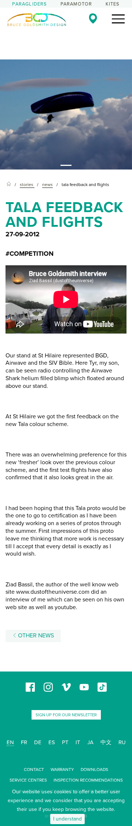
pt (65, 742)
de (37, 742)
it (78, 742)
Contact (34, 769)
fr (24, 742)
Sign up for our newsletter (66, 715)
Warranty (62, 769)
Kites (113, 4)
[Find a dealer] (93, 18)
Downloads (94, 769)
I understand (67, 819)
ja (90, 742)
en (10, 742)
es (51, 742)
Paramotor (76, 4)
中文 (105, 742)
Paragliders (29, 4)
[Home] (9, 185)
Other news (35, 635)
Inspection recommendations (88, 780)
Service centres (28, 780)
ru (122, 742)
